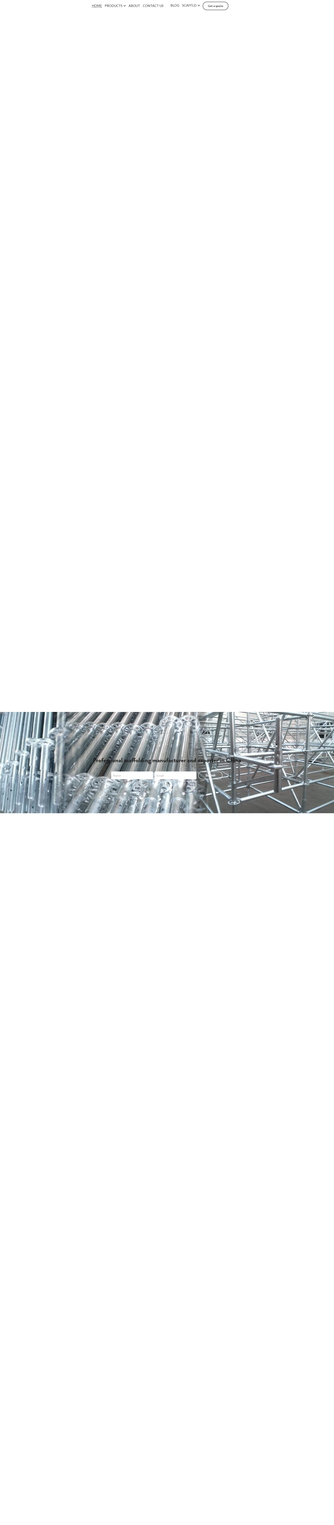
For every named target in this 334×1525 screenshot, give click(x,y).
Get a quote (215, 5)
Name (117, 775)
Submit (210, 775)
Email (160, 775)
